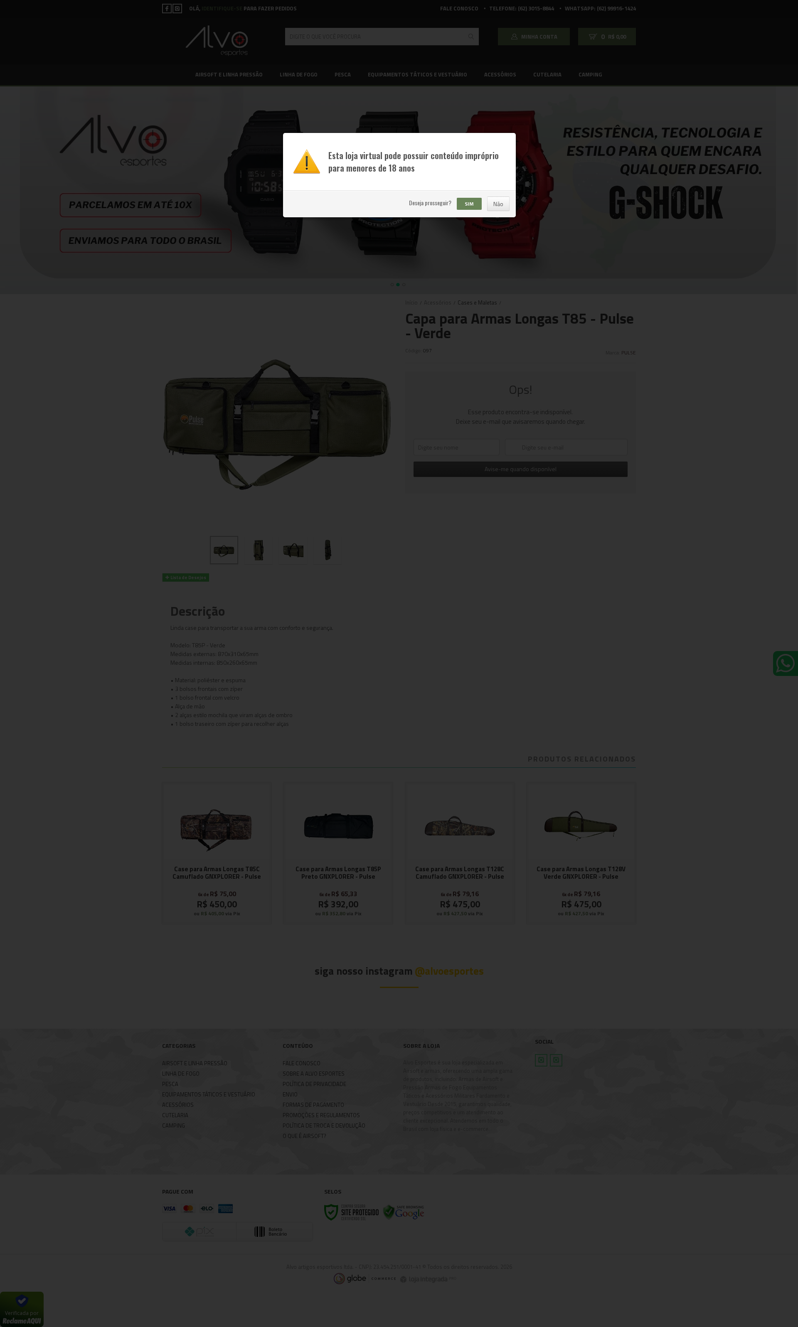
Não (498, 203)
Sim (469, 204)
